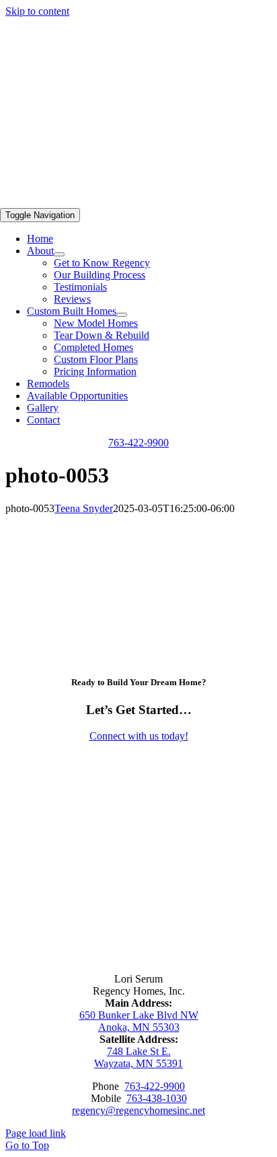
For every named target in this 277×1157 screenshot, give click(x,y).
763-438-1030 (156, 1098)
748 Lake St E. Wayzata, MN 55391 (138, 1057)
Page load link (35, 1133)
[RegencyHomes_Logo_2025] (176, 201)
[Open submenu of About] (59, 254)
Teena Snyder (83, 508)
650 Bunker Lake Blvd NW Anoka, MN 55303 (138, 1021)
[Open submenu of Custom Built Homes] (121, 315)
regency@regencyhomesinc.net (138, 1110)
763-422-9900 (154, 1086)
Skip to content (37, 11)
